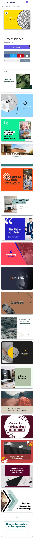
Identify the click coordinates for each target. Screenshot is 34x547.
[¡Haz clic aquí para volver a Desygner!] (11, 3)
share (17, 52)
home (2, 6)
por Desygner (7, 42)
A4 (12, 42)
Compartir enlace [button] (25, 60)
